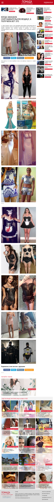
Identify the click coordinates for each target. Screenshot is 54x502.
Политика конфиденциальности (22, 497)
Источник (2, 372)
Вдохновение (45, 499)
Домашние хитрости (46, 497)
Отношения (44, 495)
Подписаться (48, 2)
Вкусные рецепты (46, 493)
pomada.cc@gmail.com (7, 497)
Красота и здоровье (46, 491)
